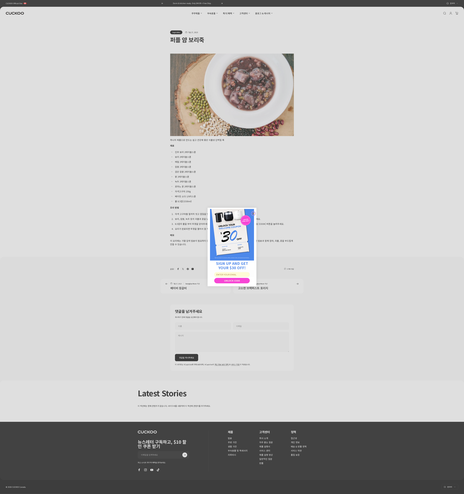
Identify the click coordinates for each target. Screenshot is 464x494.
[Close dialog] (253, 213)
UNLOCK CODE (232, 280)
